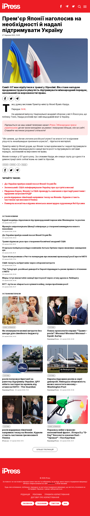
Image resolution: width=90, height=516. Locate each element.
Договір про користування (45, 497)
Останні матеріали (11, 294)
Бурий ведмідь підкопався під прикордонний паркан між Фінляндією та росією (43, 220)
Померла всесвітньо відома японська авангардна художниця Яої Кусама (44, 203)
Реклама (37, 494)
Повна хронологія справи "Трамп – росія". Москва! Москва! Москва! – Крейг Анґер (67, 333)
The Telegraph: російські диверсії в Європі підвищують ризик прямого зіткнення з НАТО (44, 270)
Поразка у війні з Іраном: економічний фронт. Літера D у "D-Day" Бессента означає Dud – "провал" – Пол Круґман (67, 434)
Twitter (55, 503)
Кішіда (24, 164)
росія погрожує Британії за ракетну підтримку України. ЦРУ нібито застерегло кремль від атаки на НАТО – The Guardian (21, 383)
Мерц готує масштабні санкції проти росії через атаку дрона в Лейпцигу (40, 278)
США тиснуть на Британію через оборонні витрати (28, 263)
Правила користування (57, 494)
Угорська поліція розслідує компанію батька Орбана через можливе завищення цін (44, 249)
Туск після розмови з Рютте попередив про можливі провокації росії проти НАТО (44, 256)
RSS (65, 503)
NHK (23, 109)
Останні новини (10, 216)
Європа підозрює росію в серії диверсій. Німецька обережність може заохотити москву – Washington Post (66, 383)
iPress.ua (51, 483)
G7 (18, 164)
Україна (12, 164)
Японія (5, 164)
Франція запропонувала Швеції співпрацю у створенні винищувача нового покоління (41, 227)
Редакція (25, 494)
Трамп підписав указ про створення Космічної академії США (34, 241)
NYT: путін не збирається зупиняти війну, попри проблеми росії (35, 284)
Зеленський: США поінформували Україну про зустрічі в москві (39, 187)
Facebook (27, 503)
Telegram (41, 503)
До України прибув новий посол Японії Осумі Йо (30, 184)
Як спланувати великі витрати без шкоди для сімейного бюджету (22, 332)
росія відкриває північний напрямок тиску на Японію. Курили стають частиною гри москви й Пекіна (22, 434)
